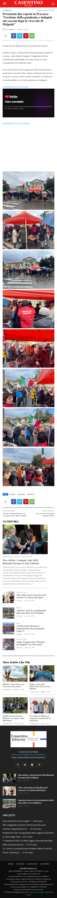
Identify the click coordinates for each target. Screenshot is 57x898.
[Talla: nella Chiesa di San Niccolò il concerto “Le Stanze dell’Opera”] (8, 597)
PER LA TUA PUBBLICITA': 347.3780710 (28, 754)
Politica (18, 607)
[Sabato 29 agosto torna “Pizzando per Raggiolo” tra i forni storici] (8, 644)
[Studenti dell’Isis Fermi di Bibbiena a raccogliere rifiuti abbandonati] (15, 705)
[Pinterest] (25, 35)
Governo (12, 494)
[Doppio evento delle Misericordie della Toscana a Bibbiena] (42, 673)
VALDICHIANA (32, 864)
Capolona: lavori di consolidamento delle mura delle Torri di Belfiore (31, 611)
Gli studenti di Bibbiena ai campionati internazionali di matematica (40, 718)
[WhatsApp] (32, 35)
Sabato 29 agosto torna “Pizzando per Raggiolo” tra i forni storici (30, 643)
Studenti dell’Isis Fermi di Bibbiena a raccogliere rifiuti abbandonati (13, 718)
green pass (21, 494)
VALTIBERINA (44, 864)
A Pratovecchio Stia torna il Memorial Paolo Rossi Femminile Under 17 (30, 628)
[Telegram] (32, 764)
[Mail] (25, 764)
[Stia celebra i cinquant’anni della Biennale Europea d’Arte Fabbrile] (25, 539)
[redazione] (4, 29)
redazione (12, 29)
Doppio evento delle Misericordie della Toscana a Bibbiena (40, 686)
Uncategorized (7, 10)
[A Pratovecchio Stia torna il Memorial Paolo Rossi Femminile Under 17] (8, 628)
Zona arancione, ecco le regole (16, 821)
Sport (18, 623)
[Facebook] (13, 35)
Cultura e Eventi (8, 557)
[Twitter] (19, 35)
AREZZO (11, 864)
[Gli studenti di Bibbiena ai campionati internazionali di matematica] (42, 705)
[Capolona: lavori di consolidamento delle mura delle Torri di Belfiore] (8, 613)
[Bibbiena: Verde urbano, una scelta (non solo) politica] (15, 673)
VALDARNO (20, 864)
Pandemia (30, 494)
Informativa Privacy (36, 892)
